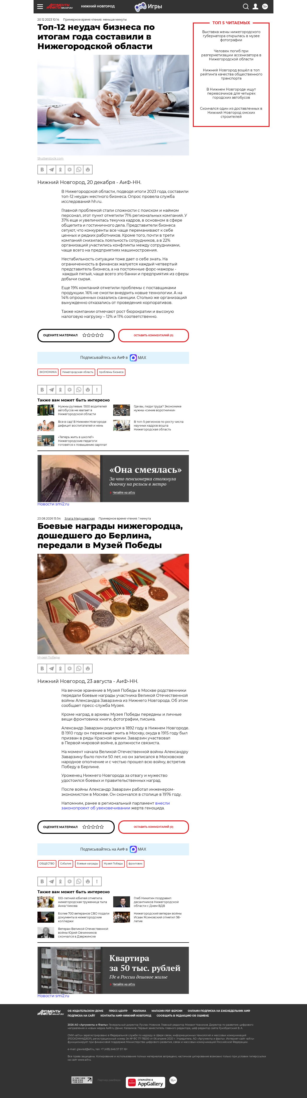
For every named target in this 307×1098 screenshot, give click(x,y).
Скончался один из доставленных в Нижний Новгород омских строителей (231, 113)
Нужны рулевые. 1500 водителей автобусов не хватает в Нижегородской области (82, 410)
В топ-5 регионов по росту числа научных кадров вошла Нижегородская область (158, 425)
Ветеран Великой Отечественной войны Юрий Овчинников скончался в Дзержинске (83, 932)
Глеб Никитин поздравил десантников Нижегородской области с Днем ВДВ (156, 902)
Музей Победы (48, 657)
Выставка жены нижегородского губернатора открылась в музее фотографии (231, 36)
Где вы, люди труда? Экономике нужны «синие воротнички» (157, 408)
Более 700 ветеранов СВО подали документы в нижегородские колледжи (83, 917)
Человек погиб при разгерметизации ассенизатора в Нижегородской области (231, 55)
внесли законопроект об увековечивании (115, 806)
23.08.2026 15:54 (49, 518)
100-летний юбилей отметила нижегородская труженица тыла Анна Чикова (82, 902)
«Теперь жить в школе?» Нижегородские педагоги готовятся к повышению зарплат (82, 440)
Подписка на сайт (81, 1015)
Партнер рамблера (109, 1080)
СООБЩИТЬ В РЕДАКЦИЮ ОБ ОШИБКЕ (183, 1015)
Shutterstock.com (50, 158)
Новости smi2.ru (53, 504)
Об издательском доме (85, 1010)
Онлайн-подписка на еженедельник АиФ (219, 1010)
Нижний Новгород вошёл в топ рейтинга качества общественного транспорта (231, 74)
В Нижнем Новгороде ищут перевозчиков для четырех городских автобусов (231, 93)
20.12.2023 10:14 (48, 19)
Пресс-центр (118, 1010)
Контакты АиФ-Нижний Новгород (125, 1015)
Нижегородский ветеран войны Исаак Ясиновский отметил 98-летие (158, 917)
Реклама (139, 1010)
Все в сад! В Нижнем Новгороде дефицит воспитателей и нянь (82, 423)
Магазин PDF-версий (167, 1010)
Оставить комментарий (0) (153, 335)
